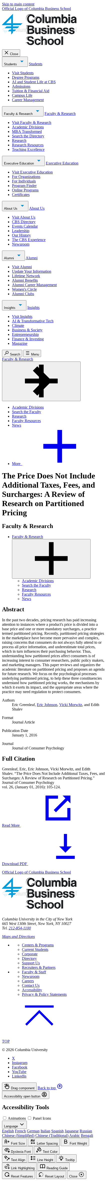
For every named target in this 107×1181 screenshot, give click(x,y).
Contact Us (31, 985)
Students (11, 64)
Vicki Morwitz (70, 705)
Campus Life (22, 95)
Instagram (19, 1063)
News (16, 425)
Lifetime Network (26, 276)
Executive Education (19, 163)
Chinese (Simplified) (18, 1135)
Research (19, 140)
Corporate (30, 954)
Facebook (19, 1067)
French (20, 1131)
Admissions (21, 86)
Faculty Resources (26, 421)
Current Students (35, 949)
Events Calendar (25, 226)
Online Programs (25, 190)
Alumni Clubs (23, 294)
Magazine (19, 343)
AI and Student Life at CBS (34, 82)
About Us (11, 208)
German (33, 1131)
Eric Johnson (47, 705)
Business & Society (27, 330)
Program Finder (24, 185)
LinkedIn (19, 1076)
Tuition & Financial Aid (30, 91)
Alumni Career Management (34, 285)
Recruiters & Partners (38, 967)
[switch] (4, 1118)
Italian (45, 1131)
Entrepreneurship (25, 334)
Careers (28, 981)
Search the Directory (28, 136)
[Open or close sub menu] (51, 559)
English (8, 1131)
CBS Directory (24, 222)
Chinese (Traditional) (51, 1135)
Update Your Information (31, 271)
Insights (10, 308)
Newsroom (20, 244)
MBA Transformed (27, 131)
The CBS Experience (29, 240)
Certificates (21, 194)
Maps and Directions (18, 936)
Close (14, 54)
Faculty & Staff (34, 972)
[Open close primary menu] (41, 381)
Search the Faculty (26, 412)
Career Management (28, 100)
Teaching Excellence (28, 149)
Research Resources (28, 145)
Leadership (20, 231)
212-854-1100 (20, 928)
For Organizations (26, 177)
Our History (21, 235)
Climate (18, 325)
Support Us (31, 963)
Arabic (74, 1135)
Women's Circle (24, 289)
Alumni (9, 258)
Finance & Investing (28, 339)
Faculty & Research (19, 114)
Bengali (87, 1135)
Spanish (57, 1131)
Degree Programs (25, 77)
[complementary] (53, 1091)
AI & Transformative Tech (33, 321)
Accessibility (32, 990)
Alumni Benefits (25, 280)
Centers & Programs (38, 945)
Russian (86, 1131)
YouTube (19, 1072)
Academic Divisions (28, 127)
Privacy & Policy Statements (44, 994)
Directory (29, 958)
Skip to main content (18, 4)
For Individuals (24, 181)
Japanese (72, 1131)
